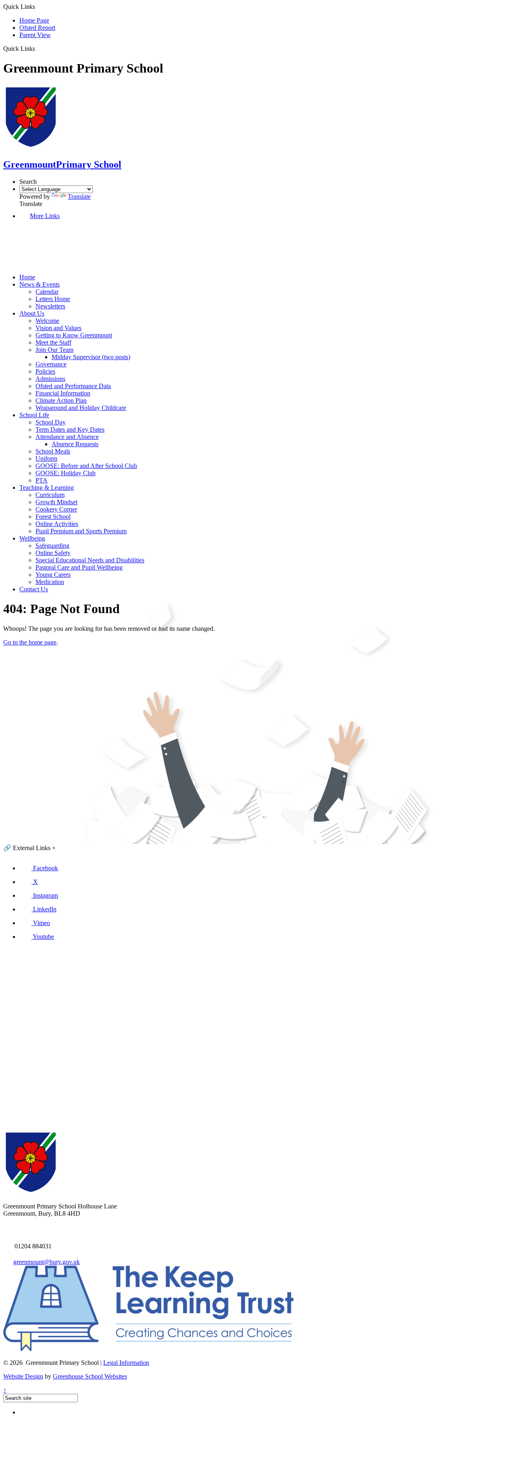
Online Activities (56, 523)
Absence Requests (75, 444)
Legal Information (126, 1362)
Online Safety (53, 552)
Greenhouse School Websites (90, 1376)
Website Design (23, 1376)
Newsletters (50, 306)
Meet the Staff (53, 342)
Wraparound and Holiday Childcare (80, 407)
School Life (34, 415)
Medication (49, 581)
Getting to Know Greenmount (73, 335)
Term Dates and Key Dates (69, 429)
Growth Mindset (56, 502)
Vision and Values (58, 327)
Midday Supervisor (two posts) (91, 357)
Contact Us (33, 589)
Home (27, 277)
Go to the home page (29, 642)
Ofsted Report (37, 27)
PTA (41, 480)
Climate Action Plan (61, 400)
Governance (51, 364)
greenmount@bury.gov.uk (46, 1261)
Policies (45, 371)
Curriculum (49, 494)
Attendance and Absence (67, 436)
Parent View (35, 34)
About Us (31, 313)
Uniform (46, 458)
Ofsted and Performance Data (73, 386)
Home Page (34, 20)
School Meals (52, 451)
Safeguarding (52, 545)
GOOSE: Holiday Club (65, 473)
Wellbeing (32, 538)
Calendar (46, 291)
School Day (50, 422)
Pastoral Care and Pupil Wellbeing (79, 567)
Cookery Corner (56, 509)
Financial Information (62, 393)
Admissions (50, 378)
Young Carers (53, 574)
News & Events (39, 284)
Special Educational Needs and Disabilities (89, 560)
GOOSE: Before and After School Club (86, 465)
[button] (38, 48)
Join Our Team (54, 349)
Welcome (47, 320)
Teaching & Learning (46, 487)
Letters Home (52, 298)
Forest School (53, 516)
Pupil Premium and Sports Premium (81, 531)
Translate (79, 196)
